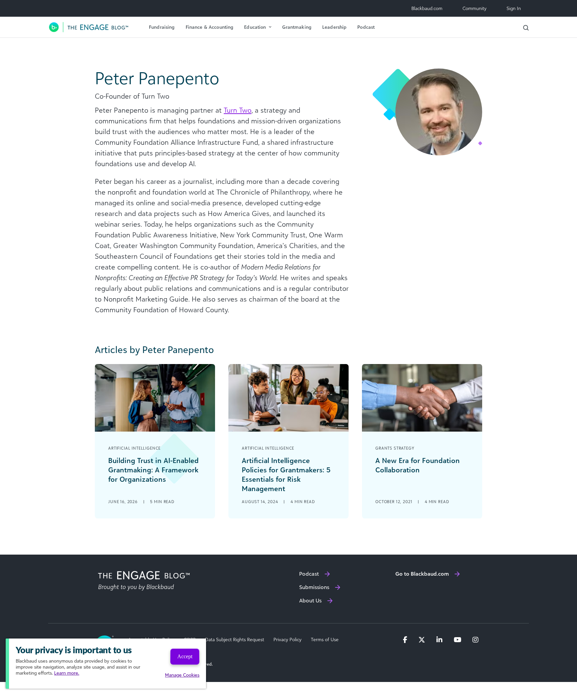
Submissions (314, 587)
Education (255, 27)
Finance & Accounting (210, 27)
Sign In (514, 8)
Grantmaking (297, 27)
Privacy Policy (287, 639)
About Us (310, 600)
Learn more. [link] (66, 673)
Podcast (366, 27)
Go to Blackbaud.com (422, 573)
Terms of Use (325, 639)
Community (474, 8)
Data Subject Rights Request (234, 639)
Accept (184, 656)
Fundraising (162, 27)
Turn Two (237, 110)
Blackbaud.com (426, 8)
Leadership (334, 27)
